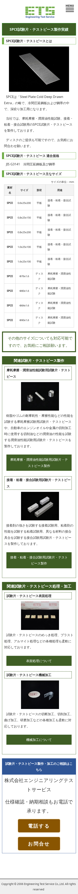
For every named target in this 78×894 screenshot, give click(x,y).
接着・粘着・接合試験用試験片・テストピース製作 (39, 560)
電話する (39, 825)
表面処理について (39, 661)
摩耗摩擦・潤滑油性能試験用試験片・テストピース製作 (39, 462)
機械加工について (39, 739)
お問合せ (39, 843)
